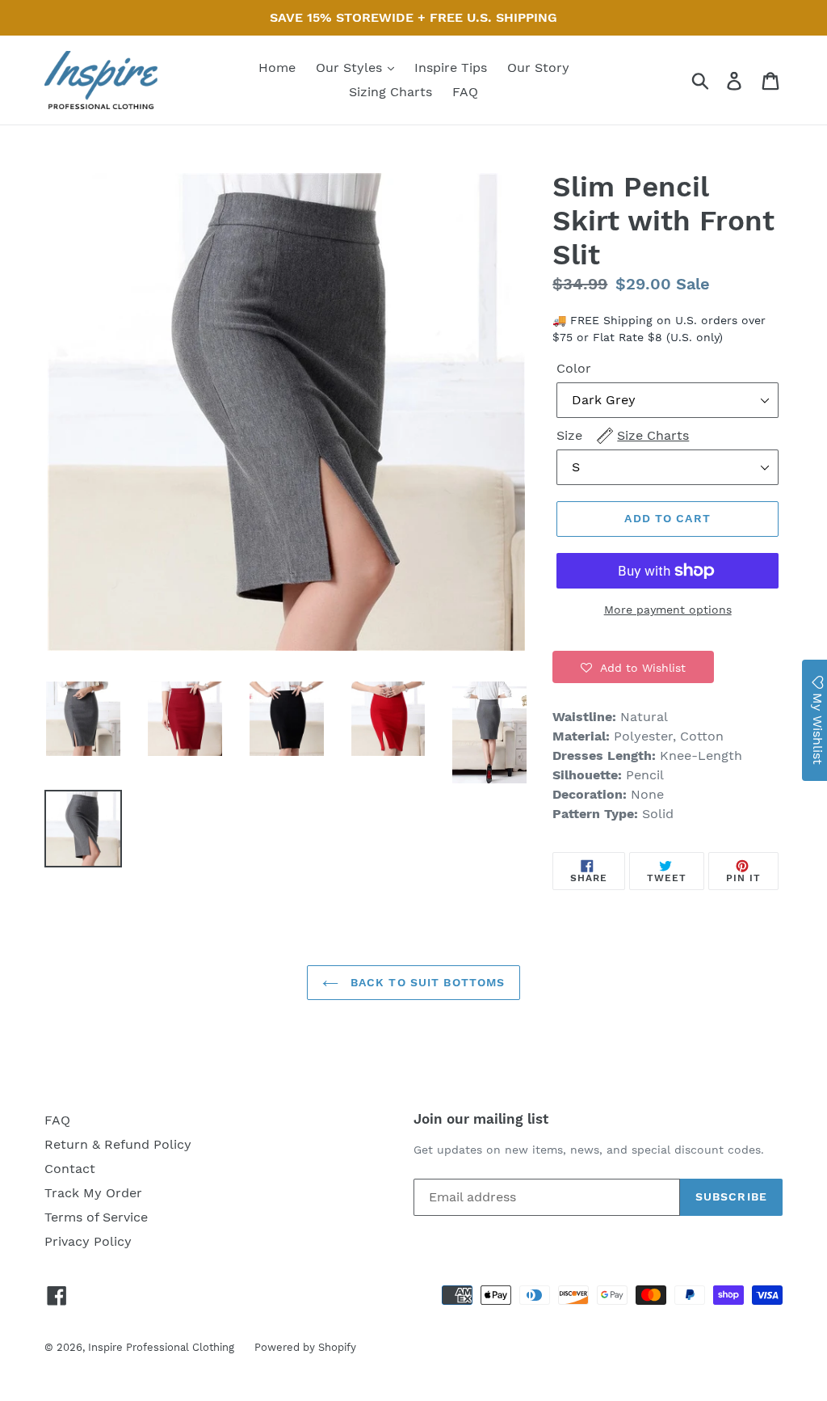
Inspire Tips (450, 67)
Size (622, 435)
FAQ (465, 91)
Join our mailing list (481, 1119)
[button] (633, 667)
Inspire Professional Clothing (161, 1347)
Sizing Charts (390, 91)
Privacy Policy (88, 1241)
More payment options (668, 609)
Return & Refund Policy (117, 1144)
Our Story (538, 67)
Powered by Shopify (305, 1347)
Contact (69, 1168)
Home (277, 67)
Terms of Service (96, 1217)
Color (573, 368)
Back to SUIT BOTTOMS (426, 982)
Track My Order (93, 1193)
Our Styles (351, 67)
